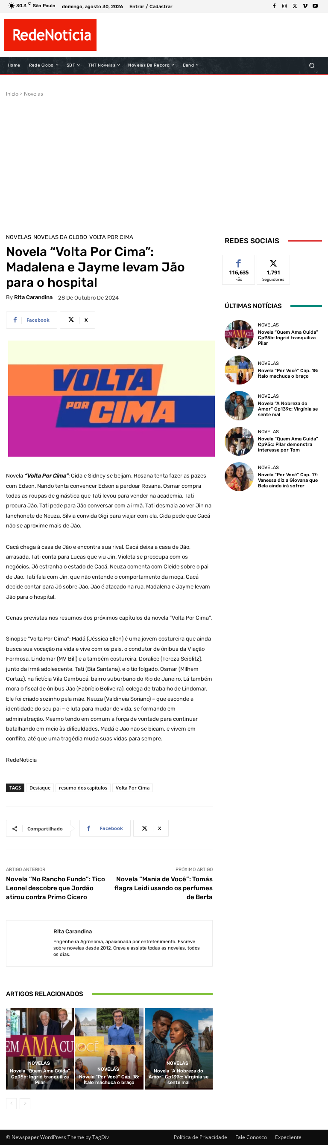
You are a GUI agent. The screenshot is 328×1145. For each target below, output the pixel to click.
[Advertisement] (164, 161)
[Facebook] (274, 6)
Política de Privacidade (200, 1137)
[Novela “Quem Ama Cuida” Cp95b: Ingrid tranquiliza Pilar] (40, 1049)
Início (12, 93)
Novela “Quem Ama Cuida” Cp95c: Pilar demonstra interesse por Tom (288, 444)
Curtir (239, 261)
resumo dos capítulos (83, 787)
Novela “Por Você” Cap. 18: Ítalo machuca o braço (109, 1079)
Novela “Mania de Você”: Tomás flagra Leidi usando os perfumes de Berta (163, 888)
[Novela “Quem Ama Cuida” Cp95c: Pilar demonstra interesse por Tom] (239, 441)
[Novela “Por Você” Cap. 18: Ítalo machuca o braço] (109, 1049)
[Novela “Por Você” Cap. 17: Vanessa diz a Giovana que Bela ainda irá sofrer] (239, 476)
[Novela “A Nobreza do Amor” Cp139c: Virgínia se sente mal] (179, 1049)
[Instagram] (284, 6)
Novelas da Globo (60, 237)
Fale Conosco (251, 1137)
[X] (295, 6)
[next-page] (25, 1103)
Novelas (33, 93)
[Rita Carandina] (30, 943)
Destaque (39, 787)
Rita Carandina (33, 297)
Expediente (288, 1137)
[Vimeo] (305, 6)
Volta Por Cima (111, 237)
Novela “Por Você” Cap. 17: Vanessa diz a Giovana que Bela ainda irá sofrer (288, 480)
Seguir (273, 261)
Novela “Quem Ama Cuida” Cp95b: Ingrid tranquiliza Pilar (40, 1076)
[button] (312, 65)
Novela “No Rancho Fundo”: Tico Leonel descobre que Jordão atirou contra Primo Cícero (55, 888)
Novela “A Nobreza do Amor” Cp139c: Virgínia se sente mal (178, 1076)
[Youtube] (315, 6)
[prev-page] (11, 1103)
